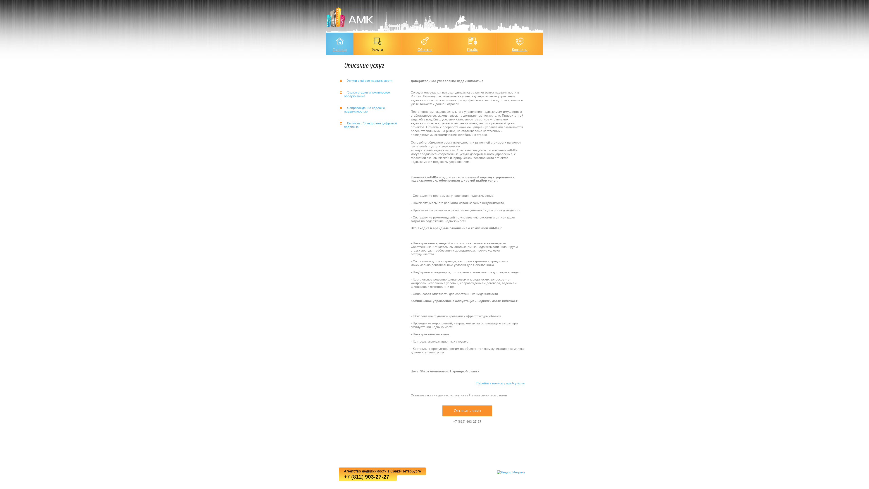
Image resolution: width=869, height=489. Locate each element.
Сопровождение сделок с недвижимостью (364, 109)
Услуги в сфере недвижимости (369, 80)
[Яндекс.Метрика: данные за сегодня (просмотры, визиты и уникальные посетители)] (511, 472)
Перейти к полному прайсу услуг (500, 383)
